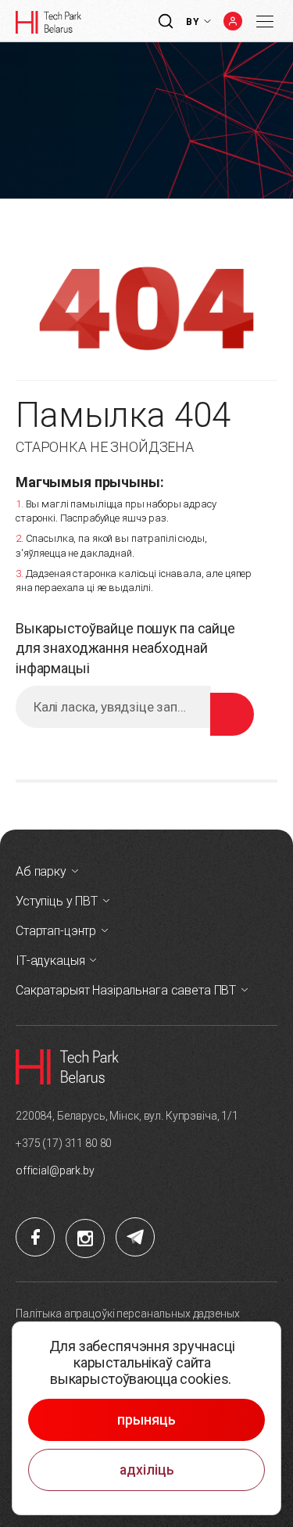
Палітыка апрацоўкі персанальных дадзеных (127, 1313)
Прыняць (146, 1420)
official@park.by (55, 1170)
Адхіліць (147, 1470)
